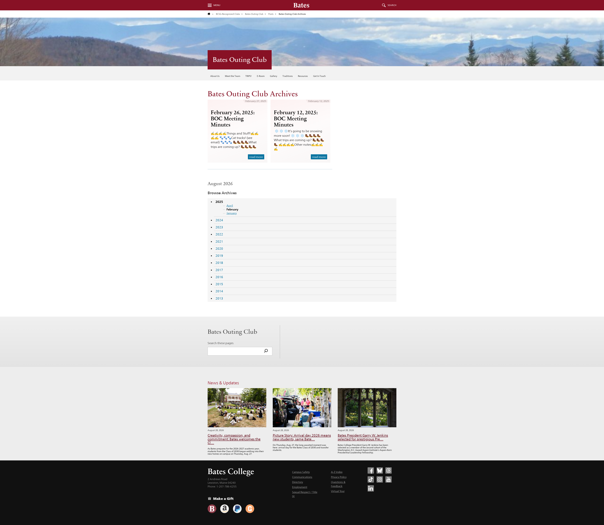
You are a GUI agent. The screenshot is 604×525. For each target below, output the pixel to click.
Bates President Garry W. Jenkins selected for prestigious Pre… (363, 437)
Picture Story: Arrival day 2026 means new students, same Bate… (302, 437)
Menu (216, 5)
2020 (219, 248)
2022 (219, 234)
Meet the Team (232, 76)
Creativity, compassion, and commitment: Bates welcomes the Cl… (234, 439)
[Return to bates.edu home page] (210, 14)
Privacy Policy (339, 477)
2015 (219, 284)
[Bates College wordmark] (301, 5)
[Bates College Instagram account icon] (380, 479)
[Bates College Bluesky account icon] (380, 470)
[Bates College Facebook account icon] (371, 470)
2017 (219, 270)
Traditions (287, 76)
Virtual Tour (338, 491)
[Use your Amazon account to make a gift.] (224, 508)
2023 (219, 227)
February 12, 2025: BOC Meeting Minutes (296, 118)
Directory (297, 482)
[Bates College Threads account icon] (388, 470)
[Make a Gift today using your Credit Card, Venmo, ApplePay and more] (212, 508)
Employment (299, 487)
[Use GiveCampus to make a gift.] (250, 508)
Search (392, 5)
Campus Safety (301, 472)
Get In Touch (319, 76)
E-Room (261, 76)
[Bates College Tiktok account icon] (371, 479)
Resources (303, 76)
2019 (219, 256)
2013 (219, 298)
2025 (219, 202)
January (231, 213)
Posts (271, 14)
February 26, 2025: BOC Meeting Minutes (233, 118)
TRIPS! (248, 76)
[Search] (266, 351)
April (229, 205)
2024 (219, 220)
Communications (302, 477)
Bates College (231, 471)
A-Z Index (336, 472)
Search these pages (221, 343)
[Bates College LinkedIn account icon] (371, 488)
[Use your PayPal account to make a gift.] (237, 508)
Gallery (273, 76)
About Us (215, 76)
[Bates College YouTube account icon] (388, 479)
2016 (219, 277)
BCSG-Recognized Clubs (228, 14)
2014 (219, 291)
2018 (219, 263)
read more (256, 157)
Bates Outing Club (254, 14)
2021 (219, 241)
